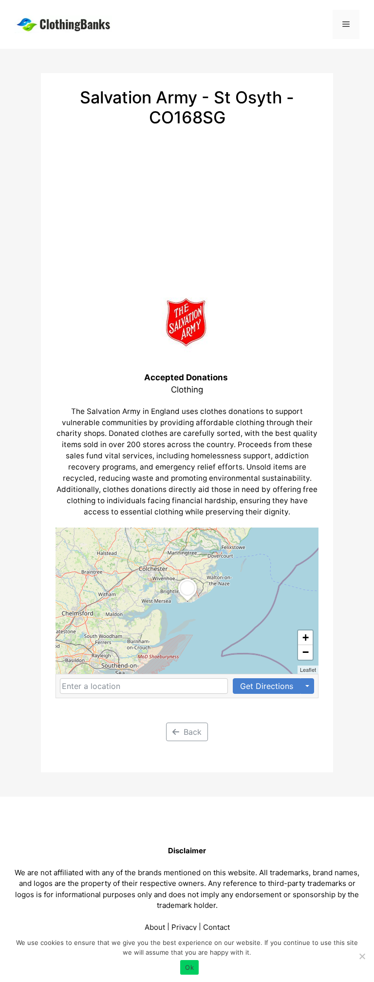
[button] (187, 601)
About (155, 927)
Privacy (184, 927)
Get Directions (266, 686)
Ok (189, 967)
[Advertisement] (187, 201)
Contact (216, 927)
